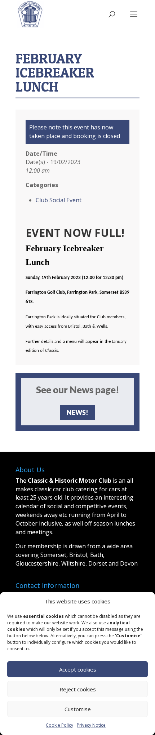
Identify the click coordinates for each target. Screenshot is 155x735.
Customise (78, 709)
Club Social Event (58, 200)
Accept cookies (77, 669)
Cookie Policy (59, 725)
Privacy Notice (91, 725)
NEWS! (77, 412)
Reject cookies (77, 689)
